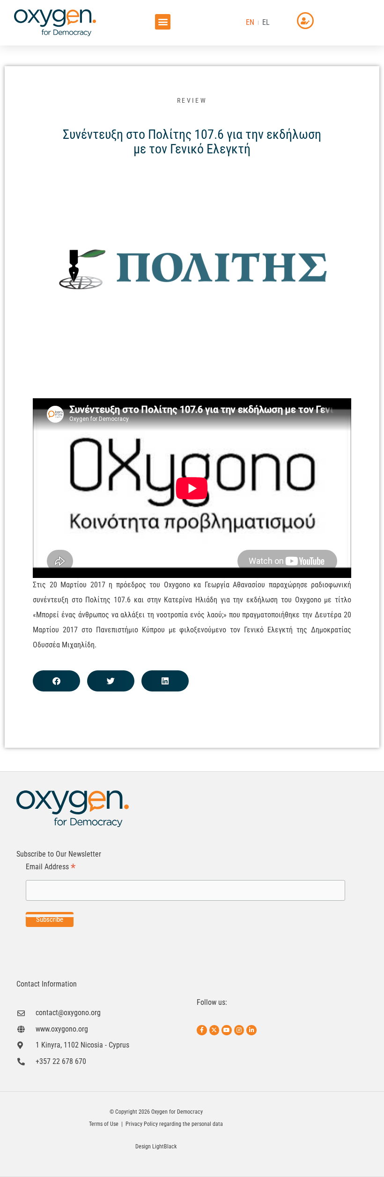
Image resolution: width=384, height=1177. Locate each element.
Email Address (50, 867)
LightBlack (164, 1146)
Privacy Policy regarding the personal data (174, 1124)
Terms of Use (103, 1124)
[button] (162, 22)
